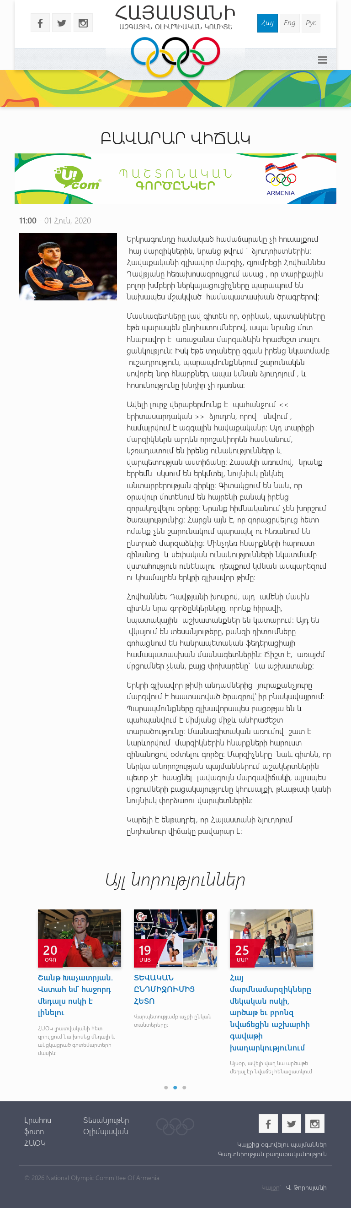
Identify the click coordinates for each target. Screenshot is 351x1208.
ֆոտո (34, 1131)
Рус (311, 22)
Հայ (267, 22)
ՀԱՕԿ (35, 1142)
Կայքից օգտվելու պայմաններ (282, 1144)
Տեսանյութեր (106, 1120)
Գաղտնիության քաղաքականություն (272, 1153)
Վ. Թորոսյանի (305, 1187)
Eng (290, 22)
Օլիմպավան (105, 1131)
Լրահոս (37, 1120)
